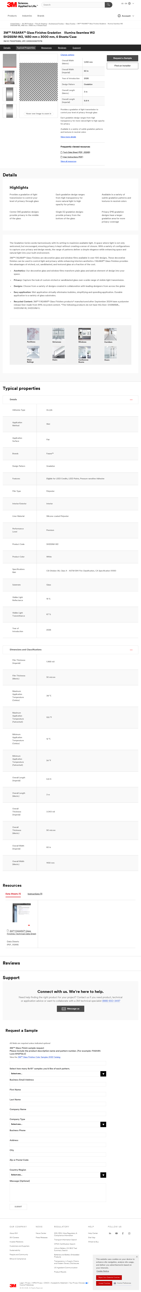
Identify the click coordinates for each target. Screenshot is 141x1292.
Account (126, 16)
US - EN (124, 4)
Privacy (28, 1283)
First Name (15, 1090)
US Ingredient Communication (66, 1268)
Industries (27, 16)
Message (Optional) (20, 1181)
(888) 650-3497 (111, 1001)
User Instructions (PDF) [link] (73, 157)
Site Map (91, 1238)
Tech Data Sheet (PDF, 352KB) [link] (76, 152)
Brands (40, 16)
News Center (41, 1233)
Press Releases (42, 1238)
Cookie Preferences (27, 1285)
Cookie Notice (103, 1271)
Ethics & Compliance (18, 1259)
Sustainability (15, 1250)
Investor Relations (16, 1242)
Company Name (18, 1109)
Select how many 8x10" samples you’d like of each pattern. (40, 1069)
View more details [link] (68, 137)
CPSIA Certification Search (64, 1244)
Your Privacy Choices (76, 1283)
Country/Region (18, 1170)
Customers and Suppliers (19, 1246)
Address (14, 1140)
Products (12, 16)
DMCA (46, 1283)
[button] (122, 1283)
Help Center (93, 1233)
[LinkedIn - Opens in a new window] (110, 1233)
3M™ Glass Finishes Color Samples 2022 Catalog (39, 1057)
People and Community (19, 1255)
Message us (73, 1009)
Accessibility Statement (59, 1283)
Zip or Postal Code (19, 1160)
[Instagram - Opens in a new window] (129, 1233)
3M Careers (14, 1238)
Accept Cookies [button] (104, 1283)
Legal (22, 1283)
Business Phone (17, 1130)
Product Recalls (60, 1272)
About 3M (14, 1233)
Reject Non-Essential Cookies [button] (109, 1277)
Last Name (15, 1100)
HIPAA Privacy (37, 1283)
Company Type (17, 1119)
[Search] (108, 5)
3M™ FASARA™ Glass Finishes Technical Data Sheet (21, 932)
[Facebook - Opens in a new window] (123, 1233)
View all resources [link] (68, 161)
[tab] (13, 894)
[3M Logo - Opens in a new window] (22, 5)
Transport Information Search (65, 1240)
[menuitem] (7, 48)
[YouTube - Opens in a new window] (116, 1233)
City (12, 1150)
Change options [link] (67, 55)
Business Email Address (22, 1080)
